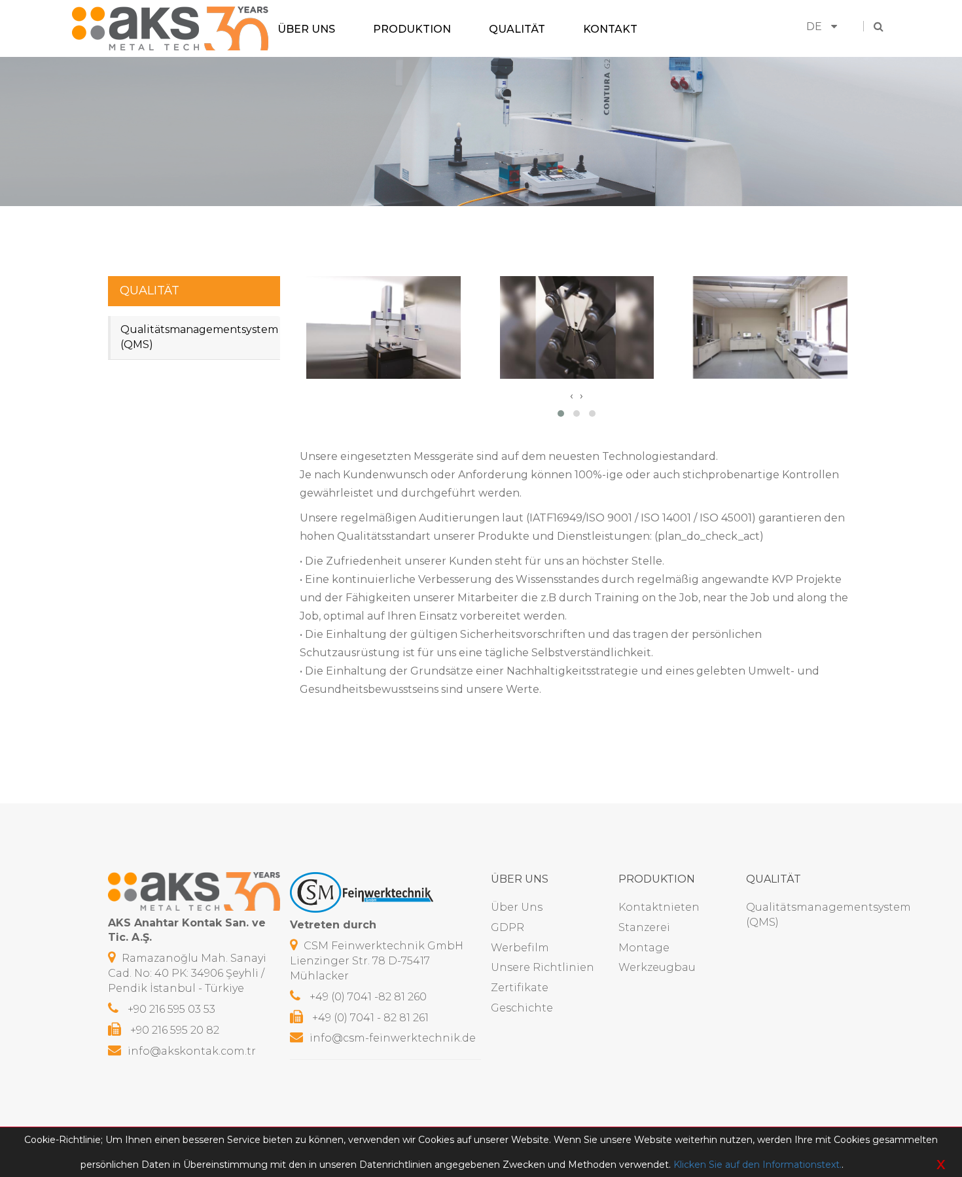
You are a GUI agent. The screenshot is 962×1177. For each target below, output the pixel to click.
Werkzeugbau (657, 967)
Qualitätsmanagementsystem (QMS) (199, 337)
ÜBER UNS (306, 28)
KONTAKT (610, 28)
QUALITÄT (517, 28)
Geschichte (522, 1008)
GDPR (507, 927)
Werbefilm (520, 947)
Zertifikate (519, 987)
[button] (561, 413)
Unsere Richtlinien (542, 967)
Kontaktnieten (659, 907)
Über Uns (517, 907)
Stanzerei (644, 927)
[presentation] (571, 396)
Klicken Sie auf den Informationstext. (757, 1164)
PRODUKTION (412, 28)
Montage (643, 947)
